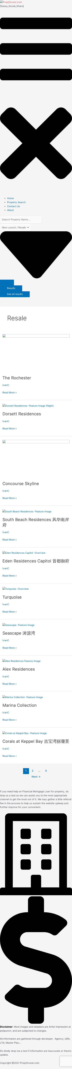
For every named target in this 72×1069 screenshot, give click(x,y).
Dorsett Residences (21, 413)
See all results (15, 294)
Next (36, 776)
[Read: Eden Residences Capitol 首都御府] (23, 552)
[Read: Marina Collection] (22, 697)
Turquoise (12, 597)
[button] (36, 102)
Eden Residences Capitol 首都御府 (35, 560)
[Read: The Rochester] (36, 352)
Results (11, 288)
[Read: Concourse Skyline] (36, 458)
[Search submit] (7, 283)
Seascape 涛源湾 (18, 633)
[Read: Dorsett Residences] (28, 405)
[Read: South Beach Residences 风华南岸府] (26, 511)
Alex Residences (18, 669)
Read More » (9, 392)
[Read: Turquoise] (15, 588)
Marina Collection (19, 705)
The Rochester (16, 377)
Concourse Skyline (20, 483)
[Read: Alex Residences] (21, 660)
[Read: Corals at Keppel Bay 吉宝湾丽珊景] (24, 733)
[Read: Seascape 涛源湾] (18, 624)
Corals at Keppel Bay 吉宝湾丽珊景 (35, 741)
